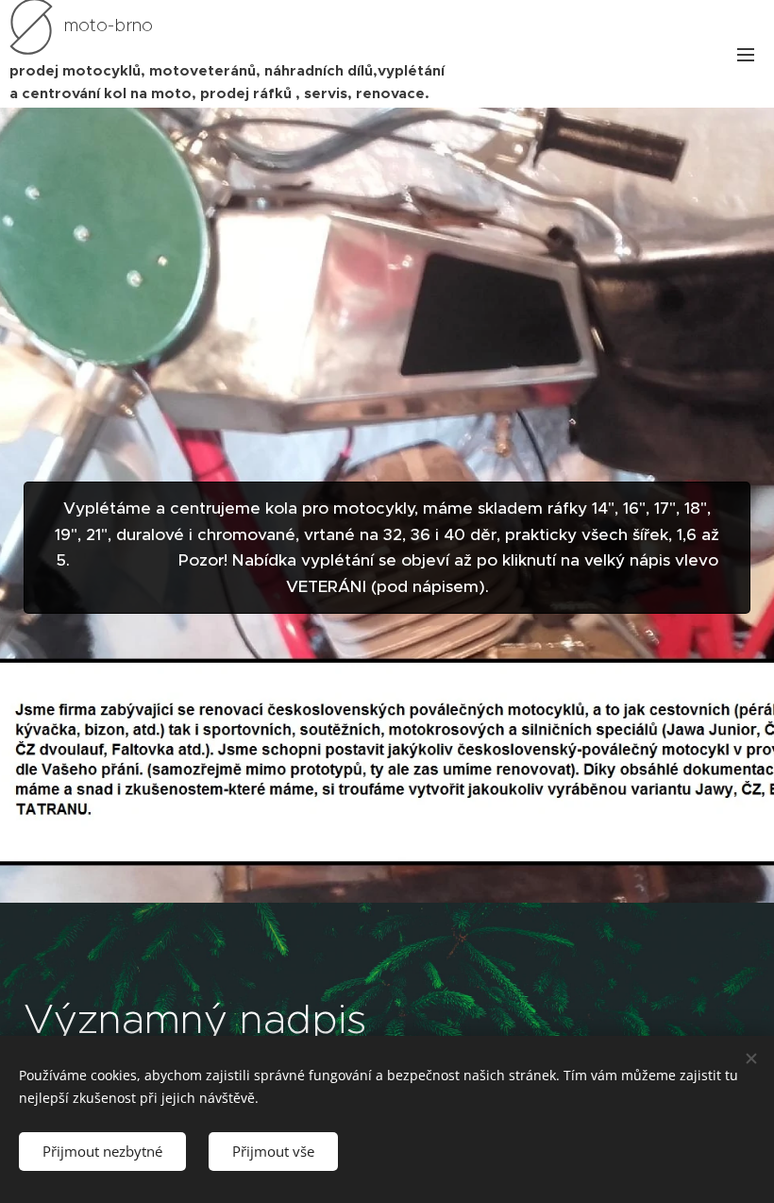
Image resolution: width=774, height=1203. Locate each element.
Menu (746, 54)
